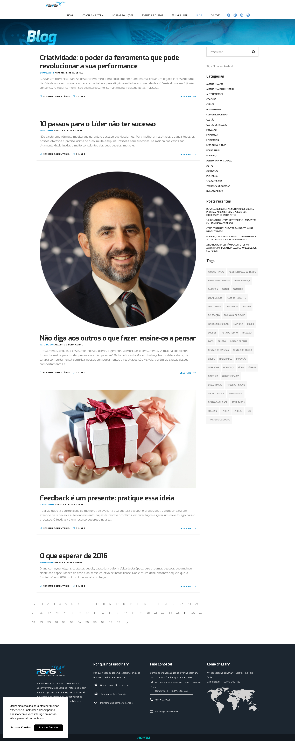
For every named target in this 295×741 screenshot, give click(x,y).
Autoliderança (214, 94)
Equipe (250, 324)
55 (87, 622)
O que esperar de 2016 (73, 556)
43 (170, 613)
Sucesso (212, 411)
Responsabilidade (217, 402)
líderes (252, 367)
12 (110, 604)
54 (79, 622)
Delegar (246, 306)
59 (118, 622)
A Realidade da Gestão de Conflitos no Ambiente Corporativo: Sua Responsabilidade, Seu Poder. (231, 247)
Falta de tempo (229, 332)
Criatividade (215, 306)
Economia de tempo (234, 315)
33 (94, 613)
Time (248, 411)
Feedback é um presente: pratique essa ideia (107, 498)
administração (216, 272)
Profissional (236, 393)
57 (102, 622)
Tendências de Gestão (218, 186)
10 (97, 604)
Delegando (232, 306)
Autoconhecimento (219, 280)
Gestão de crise (238, 341)
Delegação (214, 315)
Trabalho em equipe (219, 419)
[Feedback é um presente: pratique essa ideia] (118, 439)
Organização (215, 385)
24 (196, 604)
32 (87, 613)
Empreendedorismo (217, 114)
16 (138, 604)
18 (152, 604)
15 (131, 604)
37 (125, 613)
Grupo (211, 359)
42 (162, 613)
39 (140, 613)
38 (133, 613)
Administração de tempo (242, 272)
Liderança (211, 155)
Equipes (212, 332)
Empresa (238, 324)
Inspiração (212, 135)
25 (33, 613)
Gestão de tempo (242, 350)
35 (109, 613)
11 (104, 604)
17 (145, 604)
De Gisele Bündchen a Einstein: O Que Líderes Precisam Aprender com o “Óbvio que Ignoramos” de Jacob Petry (230, 212)
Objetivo (213, 376)
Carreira (213, 289)
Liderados (213, 367)
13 (117, 604)
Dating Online (213, 109)
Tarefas (237, 411)
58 (110, 622)
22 (181, 604)
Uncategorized (214, 191)
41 (155, 613)
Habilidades (225, 359)
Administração (214, 84)
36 (117, 613)
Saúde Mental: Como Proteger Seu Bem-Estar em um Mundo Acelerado (231, 222)
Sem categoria (214, 181)
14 (124, 604)
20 (166, 604)
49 (41, 622)
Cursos (210, 104)
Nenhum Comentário (56, 96)
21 (174, 604)
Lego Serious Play (216, 145)
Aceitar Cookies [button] (48, 727)
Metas (209, 166)
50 (49, 622)
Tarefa (225, 411)
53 (71, 622)
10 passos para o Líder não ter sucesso (98, 124)
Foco (211, 341)
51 (56, 622)
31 (80, 613)
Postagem (211, 176)
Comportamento (236, 298)
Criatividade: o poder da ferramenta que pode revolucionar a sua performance (109, 62)
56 (95, 622)
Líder (241, 367)
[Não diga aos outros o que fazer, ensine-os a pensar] (118, 249)
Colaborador (215, 298)
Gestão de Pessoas (216, 125)
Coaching (211, 99)
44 (177, 613)
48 (33, 622)
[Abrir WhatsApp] (286, 732)
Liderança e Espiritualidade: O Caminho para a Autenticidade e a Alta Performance (231, 238)
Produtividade (216, 393)
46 (193, 613)
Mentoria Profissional (219, 160)
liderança (228, 367)
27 (49, 613)
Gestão (210, 119)
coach (225, 289)
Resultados (238, 402)
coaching (238, 289)
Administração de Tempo (220, 89)
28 (57, 613)
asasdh (60, 72)
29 (65, 613)
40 (148, 613)
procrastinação (236, 385)
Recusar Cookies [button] (20, 727)
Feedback (247, 332)
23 (189, 604)
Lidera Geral (74, 72)
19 (159, 604)
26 (41, 613)
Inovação (211, 130)
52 (64, 622)
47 (200, 613)
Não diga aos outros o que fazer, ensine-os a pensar (118, 338)
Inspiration (212, 140)
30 (72, 613)
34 (102, 613)
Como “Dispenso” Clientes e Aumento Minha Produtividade (229, 230)
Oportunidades (230, 376)
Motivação (212, 171)
